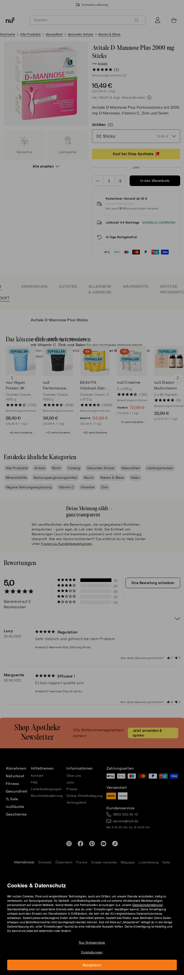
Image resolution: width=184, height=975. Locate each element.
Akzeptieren (92, 965)
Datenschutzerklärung (147, 905)
